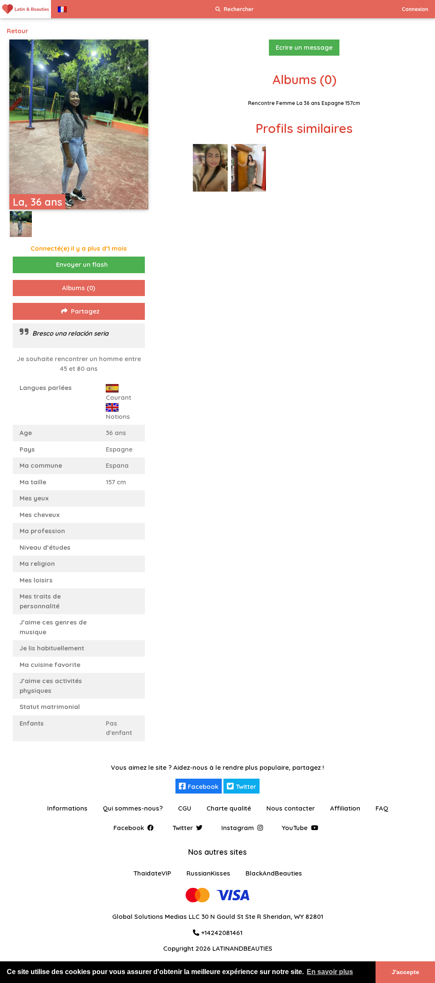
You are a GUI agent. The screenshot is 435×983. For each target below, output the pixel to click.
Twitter (246, 786)
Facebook (203, 786)
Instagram (237, 828)
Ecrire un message (304, 47)
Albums (78, 288)
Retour (17, 31)
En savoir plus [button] (330, 971)
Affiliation (345, 808)
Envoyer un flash (82, 264)
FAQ (382, 808)
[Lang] (62, 9)
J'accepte (405, 972)
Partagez (85, 311)
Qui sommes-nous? (133, 808)
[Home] (25, 9)
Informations (67, 808)
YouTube (295, 828)
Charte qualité (228, 808)
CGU (184, 808)
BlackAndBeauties (274, 873)
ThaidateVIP (152, 873)
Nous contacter (290, 808)
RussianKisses (208, 873)
